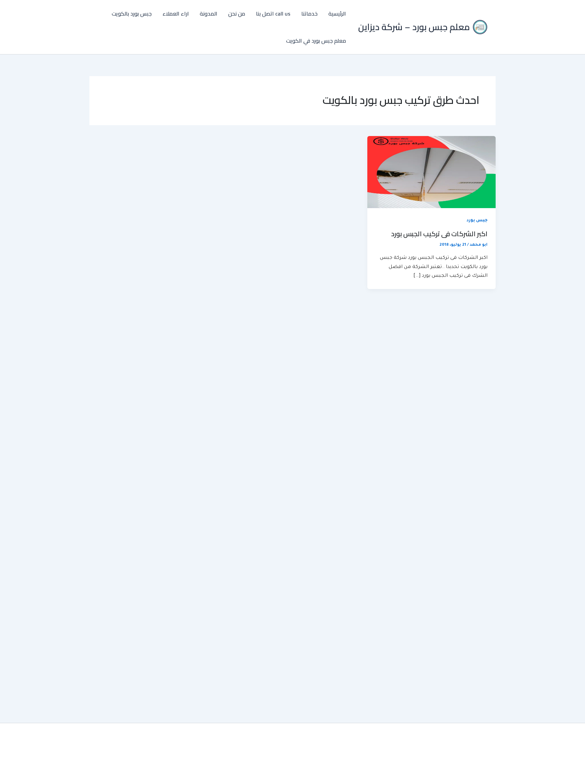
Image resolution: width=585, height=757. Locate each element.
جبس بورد (477, 220)
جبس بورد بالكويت (132, 13)
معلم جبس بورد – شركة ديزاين (414, 27)
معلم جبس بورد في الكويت (316, 41)
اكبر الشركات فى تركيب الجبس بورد (439, 233)
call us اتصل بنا (273, 13)
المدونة (208, 13)
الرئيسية (337, 13)
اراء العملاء (175, 13)
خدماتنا (309, 13)
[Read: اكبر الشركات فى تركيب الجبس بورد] (431, 172)
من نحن (236, 13)
